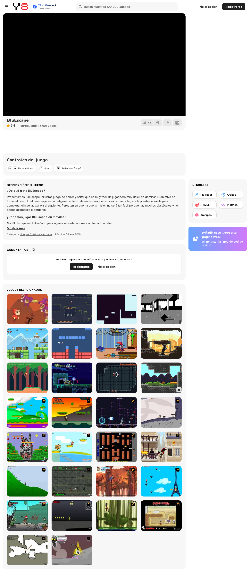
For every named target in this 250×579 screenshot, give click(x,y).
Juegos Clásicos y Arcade (36, 234)
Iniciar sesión (208, 6)
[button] (16, 228)
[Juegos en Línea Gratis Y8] (20, 6)
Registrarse (233, 6)
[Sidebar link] (7, 7)
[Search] (80, 6)
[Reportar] (167, 122)
